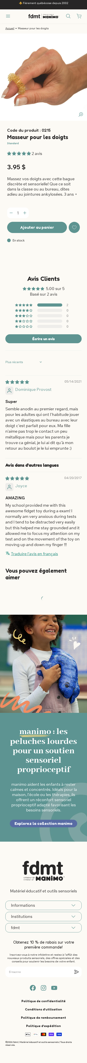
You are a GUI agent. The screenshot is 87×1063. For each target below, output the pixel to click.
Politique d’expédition (43, 1026)
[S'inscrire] (76, 971)
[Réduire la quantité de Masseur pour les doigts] (11, 213)
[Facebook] (32, 987)
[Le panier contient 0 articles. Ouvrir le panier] (79, 16)
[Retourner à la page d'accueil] (43, 871)
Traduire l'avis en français (34, 553)
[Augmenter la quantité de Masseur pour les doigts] (25, 213)
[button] (19, 153)
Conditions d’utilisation (43, 1009)
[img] (17, 382)
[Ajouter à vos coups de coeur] (74, 227)
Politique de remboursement (43, 1017)
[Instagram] (43, 987)
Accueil (9, 28)
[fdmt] (44, 16)
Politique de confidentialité (43, 1001)
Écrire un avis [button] (43, 339)
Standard (13, 143)
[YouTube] (54, 987)
